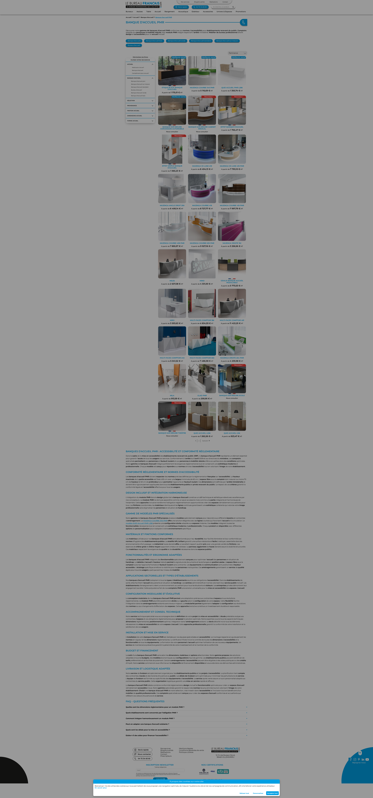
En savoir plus (101, 788)
